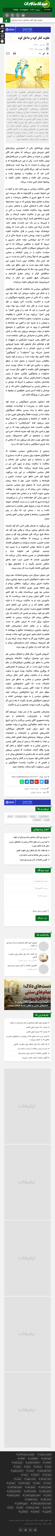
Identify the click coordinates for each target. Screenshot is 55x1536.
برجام (33, 816)
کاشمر (20, 1507)
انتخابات (48, 1462)
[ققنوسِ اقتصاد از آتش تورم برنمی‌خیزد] (27, 969)
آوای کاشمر (47, 1458)
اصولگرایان (44, 816)
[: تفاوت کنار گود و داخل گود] (8, 54)
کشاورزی (48, 1511)
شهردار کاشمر (25, 1483)
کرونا (11, 1507)
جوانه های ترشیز (45, 1470)
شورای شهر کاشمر (15, 1487)
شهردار (37, 1483)
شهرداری (12, 1483)
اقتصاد (22, 1458)
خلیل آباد (48, 1474)
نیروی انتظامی (22, 1503)
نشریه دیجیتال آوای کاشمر (42, 1503)
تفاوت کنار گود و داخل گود (33, 38)
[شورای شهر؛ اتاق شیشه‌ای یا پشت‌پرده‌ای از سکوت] (27, 946)
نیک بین (48, 1507)
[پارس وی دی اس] (27, 28)
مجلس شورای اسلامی (32, 1495)
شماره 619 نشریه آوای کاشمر (37, 1031)
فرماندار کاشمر (31, 1491)
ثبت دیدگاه (42, 918)
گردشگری (24, 1511)
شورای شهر (31, 1487)
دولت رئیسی (21, 816)
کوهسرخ (36, 1511)
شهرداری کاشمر (46, 1487)
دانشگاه (36, 1474)
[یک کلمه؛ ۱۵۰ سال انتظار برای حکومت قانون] (27, 957)
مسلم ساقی (47, 1499)
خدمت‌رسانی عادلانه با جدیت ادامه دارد (33, 855)
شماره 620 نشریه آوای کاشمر (37, 1027)
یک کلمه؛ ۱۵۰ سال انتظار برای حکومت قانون (32, 851)
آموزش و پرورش (45, 1454)
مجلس (48, 1495)
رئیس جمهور (31, 1479)
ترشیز (28, 1466)
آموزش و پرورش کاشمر (26, 1454)
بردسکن (38, 1466)
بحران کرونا (18, 1462)
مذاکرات (37, 819)
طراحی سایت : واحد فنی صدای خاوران (38, 1523)
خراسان (31, 1470)
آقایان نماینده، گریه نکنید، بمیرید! (35, 1057)
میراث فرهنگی (32, 1499)
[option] (27, 994)
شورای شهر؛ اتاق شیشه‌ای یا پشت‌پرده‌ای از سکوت (30, 20)
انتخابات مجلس (33, 1462)
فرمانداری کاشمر (14, 1491)
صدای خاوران (46, 1491)
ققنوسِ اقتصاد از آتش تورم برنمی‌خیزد (34, 860)
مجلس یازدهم (14, 1495)
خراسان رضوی (18, 1470)
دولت (25, 1474)
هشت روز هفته (33, 1507)
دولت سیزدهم (46, 1479)
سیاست (48, 1483)
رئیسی (18, 1479)
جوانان (18, 1466)
